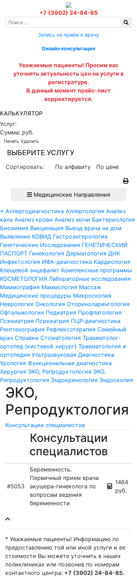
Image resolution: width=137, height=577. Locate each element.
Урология (13, 363)
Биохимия (14, 228)
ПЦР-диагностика (95, 320)
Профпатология (100, 312)
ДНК (114, 253)
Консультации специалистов (45, 425)
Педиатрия (61, 312)
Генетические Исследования (40, 244)
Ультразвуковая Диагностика (73, 354)
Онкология (50, 303)
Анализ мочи (72, 219)
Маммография (20, 287)
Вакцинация (47, 228)
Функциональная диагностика (70, 363)
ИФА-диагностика (67, 261)
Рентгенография (22, 329)
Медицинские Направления (71, 194)
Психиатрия (17, 320)
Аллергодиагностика (35, 211)
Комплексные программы (96, 270)
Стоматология (60, 337)
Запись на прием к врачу (68, 35)
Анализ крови (33, 219)
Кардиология (112, 261)
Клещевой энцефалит (29, 270)
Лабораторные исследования (90, 278)
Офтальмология (22, 312)
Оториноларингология (98, 303)
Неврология (16, 303)
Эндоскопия (116, 379)
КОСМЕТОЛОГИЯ (23, 278)
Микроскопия (92, 295)
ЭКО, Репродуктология (59, 371)
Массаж (90, 287)
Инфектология (20, 261)
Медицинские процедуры (35, 295)
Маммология (59, 287)
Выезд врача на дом (93, 228)
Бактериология (113, 219)
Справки (27, 337)
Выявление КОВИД (25, 236)
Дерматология (86, 253)
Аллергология (85, 211)
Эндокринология (74, 379)
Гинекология (47, 253)
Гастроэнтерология (80, 236)
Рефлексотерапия (71, 329)
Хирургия (13, 371)
